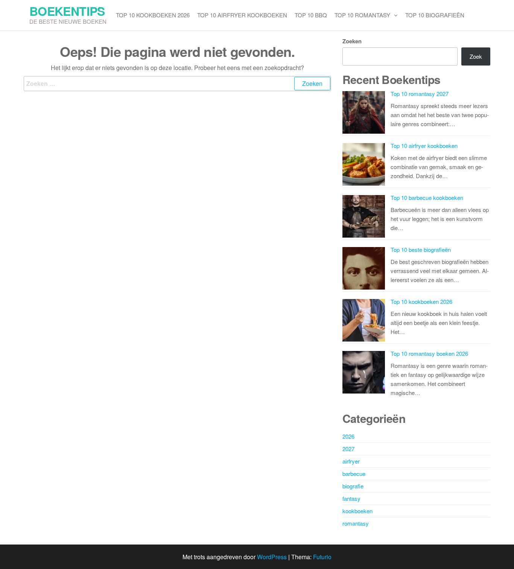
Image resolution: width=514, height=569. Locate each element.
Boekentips (67, 11)
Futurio (322, 556)
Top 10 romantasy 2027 (420, 94)
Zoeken (352, 41)
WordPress (272, 556)
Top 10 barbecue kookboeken (427, 197)
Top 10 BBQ (311, 15)
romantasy (355, 523)
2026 (348, 436)
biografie (352, 486)
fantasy (351, 498)
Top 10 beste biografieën (421, 249)
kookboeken (357, 511)
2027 (348, 449)
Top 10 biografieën (434, 15)
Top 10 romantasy (362, 15)
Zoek (476, 56)
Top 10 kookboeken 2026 (153, 15)
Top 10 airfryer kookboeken (242, 15)
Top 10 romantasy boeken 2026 (429, 353)
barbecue (353, 473)
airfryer (351, 461)
